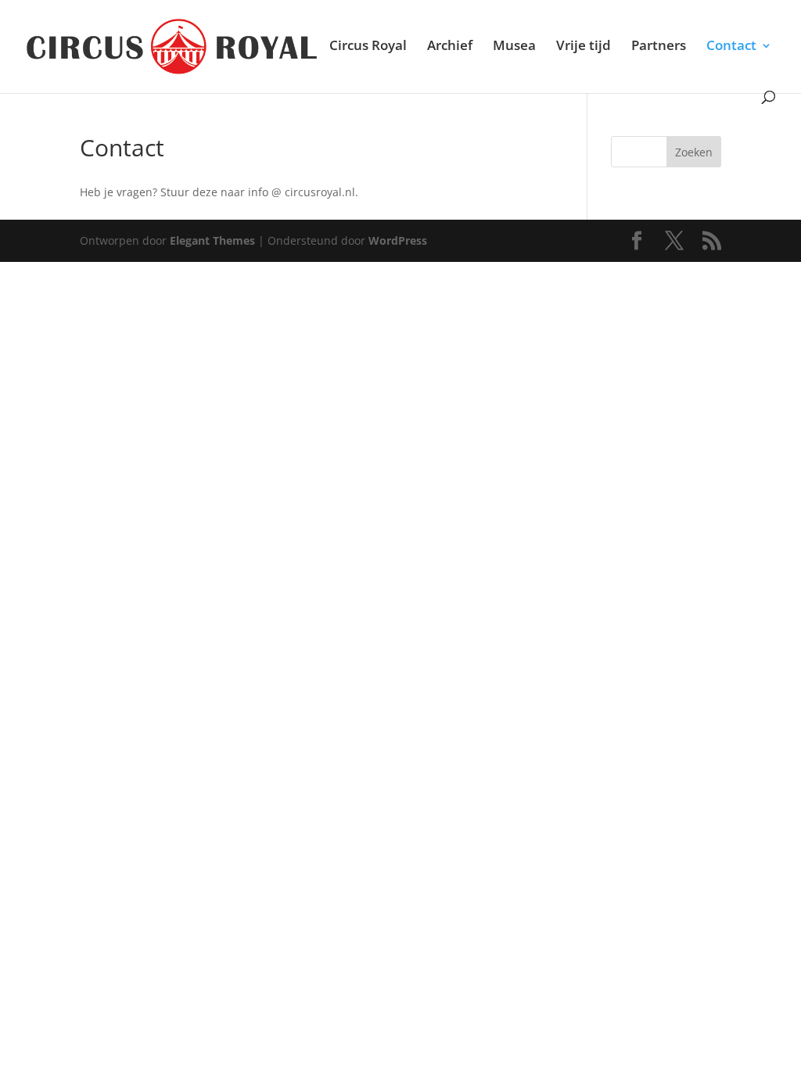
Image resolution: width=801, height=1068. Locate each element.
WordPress (397, 240)
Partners (658, 47)
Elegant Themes (212, 240)
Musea (514, 47)
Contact (731, 47)
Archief (449, 47)
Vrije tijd (583, 47)
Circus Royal (368, 47)
